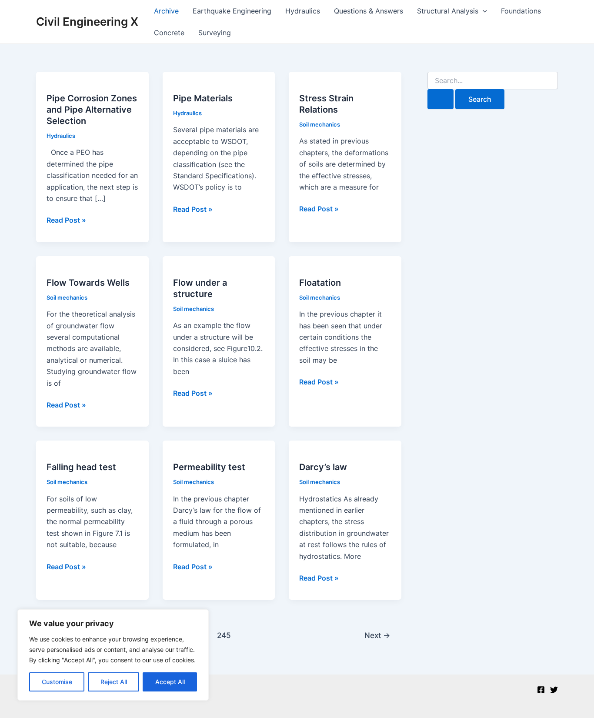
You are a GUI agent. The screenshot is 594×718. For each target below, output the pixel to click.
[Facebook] (541, 690)
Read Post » (66, 220)
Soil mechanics (319, 124)
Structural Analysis (447, 11)
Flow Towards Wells (88, 282)
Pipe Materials (203, 98)
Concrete (169, 32)
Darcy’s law (323, 467)
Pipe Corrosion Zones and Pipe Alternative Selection (92, 109)
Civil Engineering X (87, 21)
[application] (482, 11)
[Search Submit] (440, 99)
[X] (554, 690)
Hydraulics (302, 11)
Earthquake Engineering (232, 11)
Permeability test (209, 467)
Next (377, 635)
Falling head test (81, 467)
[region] (113, 655)
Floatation (320, 282)
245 (224, 635)
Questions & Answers (368, 11)
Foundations (521, 11)
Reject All (113, 681)
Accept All (170, 681)
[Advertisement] (492, 248)
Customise (57, 681)
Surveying (214, 32)
